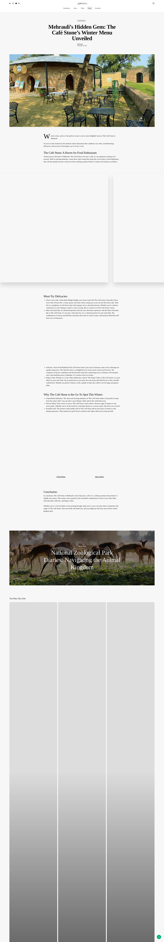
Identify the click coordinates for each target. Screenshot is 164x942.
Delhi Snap (80, 44)
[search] (154, 3)
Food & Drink (81, 20)
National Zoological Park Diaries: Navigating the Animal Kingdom (82, 558)
